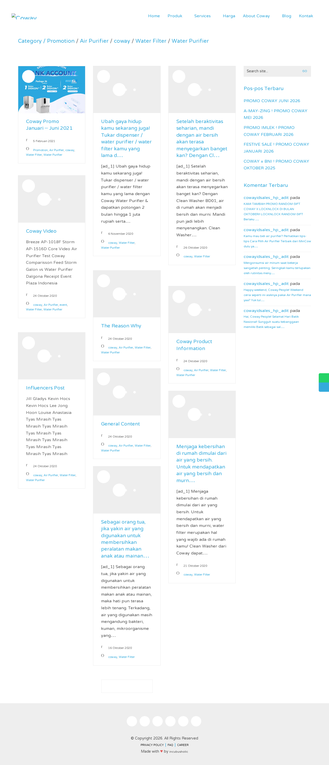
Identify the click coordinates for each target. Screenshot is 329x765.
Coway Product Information (194, 345)
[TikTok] (157, 721)
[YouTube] (170, 721)
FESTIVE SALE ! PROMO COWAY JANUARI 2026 (276, 148)
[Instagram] (132, 721)
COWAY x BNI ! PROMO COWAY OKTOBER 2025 (276, 165)
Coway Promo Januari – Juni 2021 (49, 125)
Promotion (61, 41)
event (63, 305)
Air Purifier (94, 41)
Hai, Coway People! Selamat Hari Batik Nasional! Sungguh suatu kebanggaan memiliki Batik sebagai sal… (271, 322)
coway (122, 41)
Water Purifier (190, 41)
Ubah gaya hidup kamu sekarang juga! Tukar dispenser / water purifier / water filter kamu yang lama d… (126, 139)
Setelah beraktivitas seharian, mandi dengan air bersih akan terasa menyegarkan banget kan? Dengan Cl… (201, 139)
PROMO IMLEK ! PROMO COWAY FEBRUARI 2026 (269, 131)
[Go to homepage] (24, 16)
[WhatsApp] (183, 721)
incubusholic (178, 751)
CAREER (183, 745)
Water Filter (150, 41)
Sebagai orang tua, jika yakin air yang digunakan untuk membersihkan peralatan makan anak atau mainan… (125, 539)
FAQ (170, 745)
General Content (120, 424)
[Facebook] (145, 721)
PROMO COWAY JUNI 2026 (272, 101)
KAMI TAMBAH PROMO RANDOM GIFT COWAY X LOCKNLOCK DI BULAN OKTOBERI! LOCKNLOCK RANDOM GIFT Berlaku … (273, 212)
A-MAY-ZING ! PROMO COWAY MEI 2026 (275, 114)
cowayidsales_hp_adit (266, 198)
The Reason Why (121, 326)
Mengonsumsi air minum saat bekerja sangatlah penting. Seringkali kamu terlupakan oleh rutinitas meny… (277, 268)
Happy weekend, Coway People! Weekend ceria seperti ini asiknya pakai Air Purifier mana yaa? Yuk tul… (277, 295)
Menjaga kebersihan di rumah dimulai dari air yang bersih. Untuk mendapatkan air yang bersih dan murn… (201, 464)
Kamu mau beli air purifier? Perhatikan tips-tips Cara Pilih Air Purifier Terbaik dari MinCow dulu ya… (277, 241)
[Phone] (196, 721)
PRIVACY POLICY (152, 745)
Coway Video (41, 231)
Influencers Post (45, 388)
